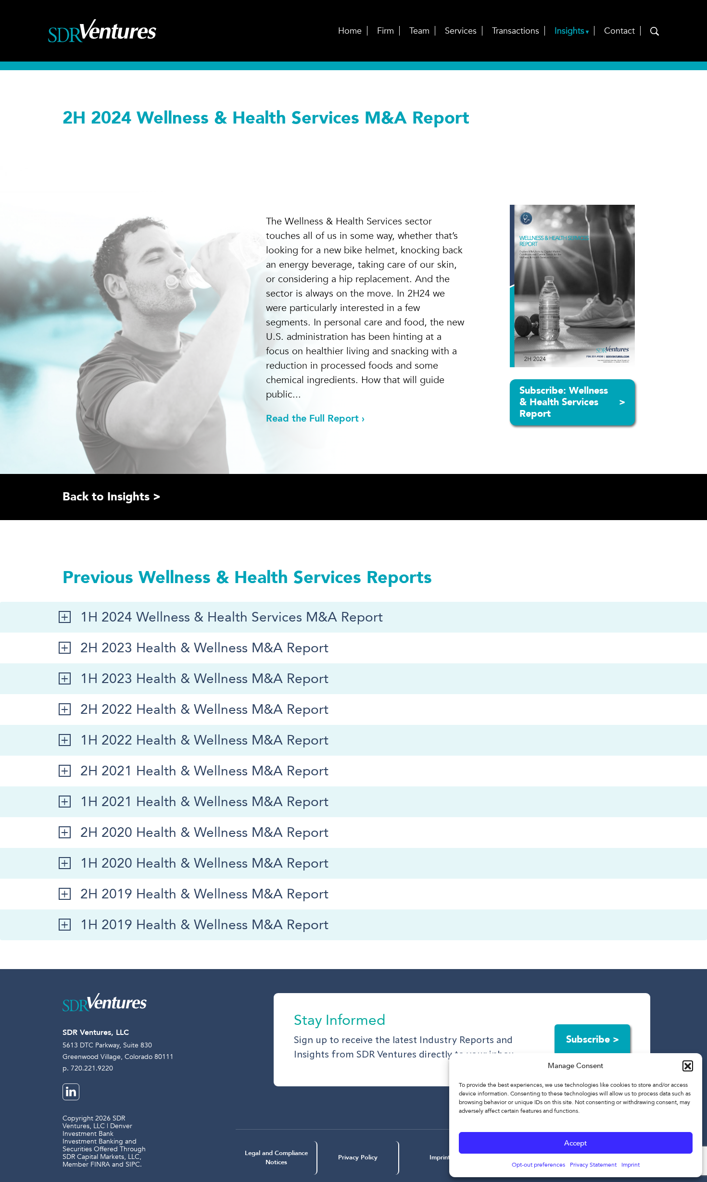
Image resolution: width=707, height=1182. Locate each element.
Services (461, 31)
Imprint (630, 1165)
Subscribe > (592, 1039)
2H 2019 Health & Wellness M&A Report (204, 894)
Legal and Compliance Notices (276, 1158)
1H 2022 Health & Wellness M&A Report (204, 740)
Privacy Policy (358, 1157)
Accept (575, 1143)
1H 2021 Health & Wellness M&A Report (204, 802)
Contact (619, 31)
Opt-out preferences (538, 1165)
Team (419, 31)
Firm (385, 31)
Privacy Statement (593, 1165)
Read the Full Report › (315, 418)
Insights (569, 31)
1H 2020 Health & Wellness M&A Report (204, 863)
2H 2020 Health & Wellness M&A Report (204, 832)
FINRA (100, 1164)
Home (350, 31)
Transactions (515, 31)
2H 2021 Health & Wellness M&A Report (204, 771)
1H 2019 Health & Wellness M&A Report (204, 925)
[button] (688, 1065)
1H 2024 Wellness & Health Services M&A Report (231, 617)
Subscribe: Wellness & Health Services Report (572, 402)
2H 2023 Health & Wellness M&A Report (204, 648)
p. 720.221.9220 (88, 1068)
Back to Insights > (112, 497)
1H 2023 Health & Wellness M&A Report (204, 679)
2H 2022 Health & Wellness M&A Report (204, 709)
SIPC (133, 1164)
